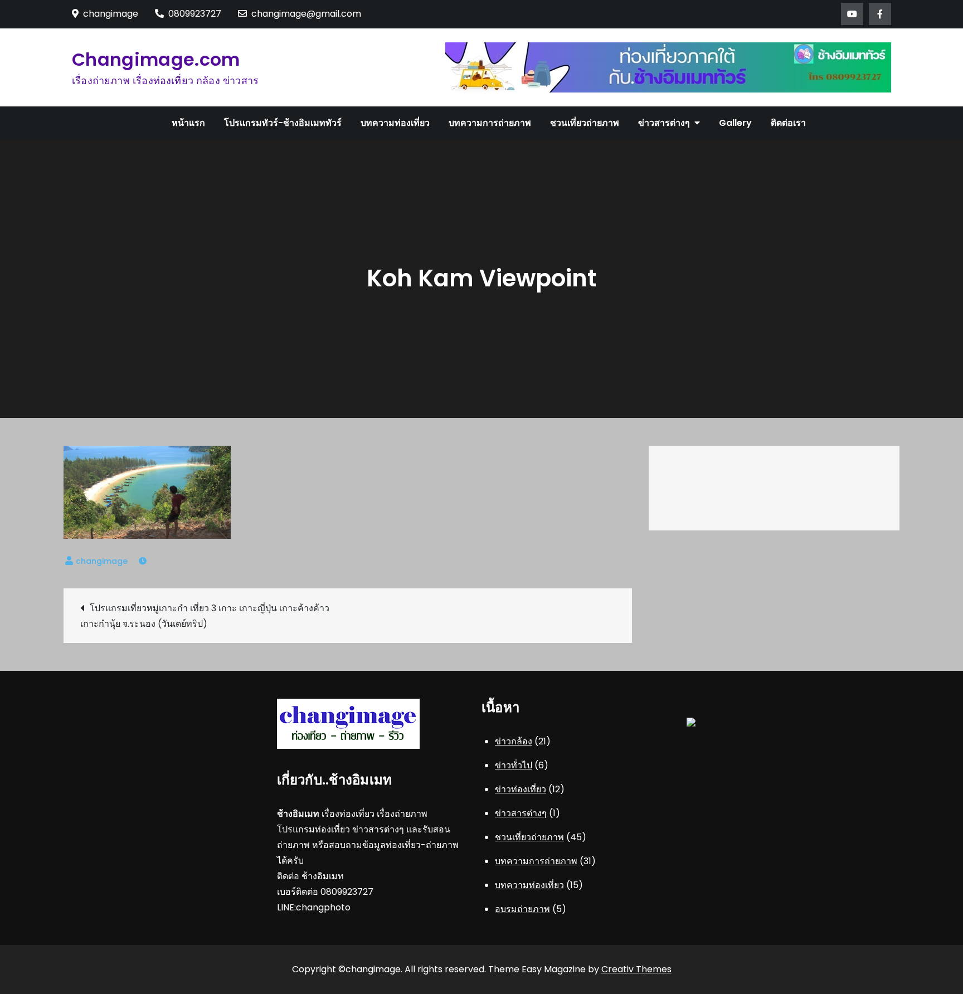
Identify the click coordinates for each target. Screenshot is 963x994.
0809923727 (194, 13)
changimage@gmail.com (306, 13)
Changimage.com (156, 59)
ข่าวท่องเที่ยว (520, 789)
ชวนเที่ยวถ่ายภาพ (584, 122)
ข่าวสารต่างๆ (664, 122)
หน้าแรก (188, 122)
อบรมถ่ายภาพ (522, 909)
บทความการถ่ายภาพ (490, 122)
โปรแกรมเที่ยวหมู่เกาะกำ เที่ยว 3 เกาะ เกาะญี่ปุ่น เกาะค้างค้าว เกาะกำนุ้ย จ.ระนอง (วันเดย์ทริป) (204, 616)
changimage (102, 561)
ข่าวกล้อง (513, 741)
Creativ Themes (636, 969)
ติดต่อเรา (788, 122)
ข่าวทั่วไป (513, 765)
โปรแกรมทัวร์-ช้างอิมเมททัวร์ (283, 122)
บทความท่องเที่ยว (395, 122)
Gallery (735, 122)
